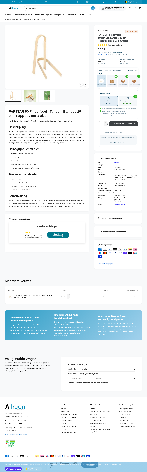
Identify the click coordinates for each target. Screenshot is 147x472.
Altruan (11, 464)
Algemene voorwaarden (98, 417)
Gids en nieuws (66, 420)
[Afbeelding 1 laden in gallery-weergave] (13, 96)
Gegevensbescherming (69, 426)
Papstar (116, 162)
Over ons (64, 423)
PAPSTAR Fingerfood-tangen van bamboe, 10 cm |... (29, 19)
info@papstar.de (119, 204)
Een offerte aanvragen (117, 143)
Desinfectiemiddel (125, 411)
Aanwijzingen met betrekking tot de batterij (101, 430)
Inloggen (119, 2)
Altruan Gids (72, 15)
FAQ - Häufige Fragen (68, 432)
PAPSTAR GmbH (103, 30)
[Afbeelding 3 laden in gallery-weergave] (47, 96)
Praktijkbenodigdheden (126, 423)
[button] (6, 8)
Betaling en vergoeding (69, 414)
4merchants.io (24, 464)
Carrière (92, 409)
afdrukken (93, 414)
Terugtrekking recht (96, 420)
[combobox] (59, 8)
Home (9, 19)
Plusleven (8, 15)
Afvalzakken (123, 417)
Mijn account (65, 411)
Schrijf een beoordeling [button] (58, 235)
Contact (81, 2)
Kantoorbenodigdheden (127, 426)
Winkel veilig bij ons (106, 264)
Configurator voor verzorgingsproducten (100, 2)
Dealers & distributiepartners (100, 411)
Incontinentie (123, 420)
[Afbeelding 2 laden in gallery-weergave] (30, 96)
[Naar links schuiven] (81, 84)
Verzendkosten (102, 54)
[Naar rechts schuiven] (85, 84)
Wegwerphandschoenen (127, 409)
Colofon (63, 429)
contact (63, 409)
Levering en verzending (69, 417)
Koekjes (92, 426)
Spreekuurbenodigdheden (55, 15)
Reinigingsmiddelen (125, 414)
